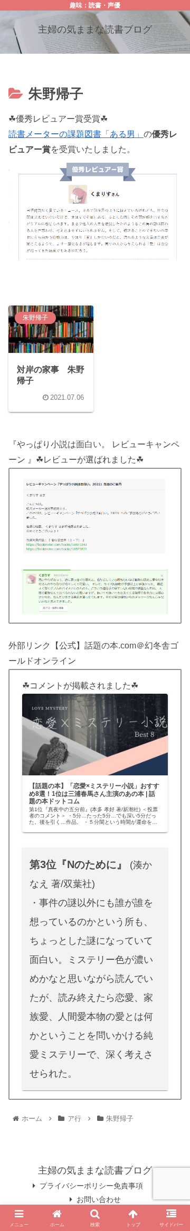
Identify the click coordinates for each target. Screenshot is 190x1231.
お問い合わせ (99, 1199)
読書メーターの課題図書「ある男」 (76, 134)
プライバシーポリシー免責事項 (91, 1185)
